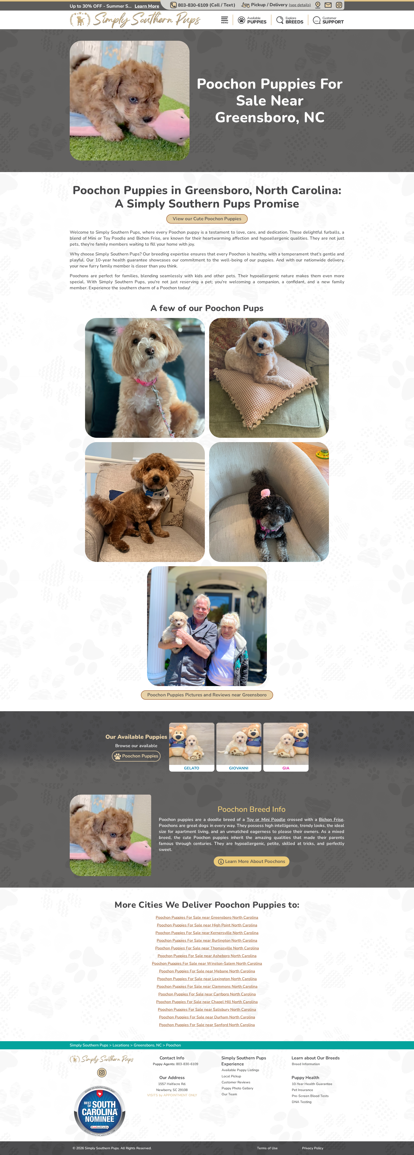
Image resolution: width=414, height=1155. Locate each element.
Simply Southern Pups (89, 1045)
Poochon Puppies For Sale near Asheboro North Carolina (207, 956)
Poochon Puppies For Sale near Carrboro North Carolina (207, 994)
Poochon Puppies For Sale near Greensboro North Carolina (207, 917)
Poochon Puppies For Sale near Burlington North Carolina (207, 940)
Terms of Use (267, 1148)
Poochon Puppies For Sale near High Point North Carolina (207, 925)
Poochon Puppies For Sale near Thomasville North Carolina (207, 948)
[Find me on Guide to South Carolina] (100, 1111)
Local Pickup (231, 1076)
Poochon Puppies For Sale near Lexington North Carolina (207, 979)
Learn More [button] (147, 6)
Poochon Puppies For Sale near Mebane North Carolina (207, 971)
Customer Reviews (236, 1082)
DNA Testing (301, 1102)
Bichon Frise (331, 819)
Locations (121, 1045)
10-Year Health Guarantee (312, 1084)
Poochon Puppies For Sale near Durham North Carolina (207, 1017)
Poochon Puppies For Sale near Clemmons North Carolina (207, 986)
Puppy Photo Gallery (237, 1088)
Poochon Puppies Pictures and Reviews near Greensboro (207, 695)
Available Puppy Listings (240, 1070)
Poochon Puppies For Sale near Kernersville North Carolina (207, 933)
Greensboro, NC (148, 1045)
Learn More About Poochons (255, 861)
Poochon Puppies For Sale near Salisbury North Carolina (207, 1009)
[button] (203, 5)
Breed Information (306, 1064)
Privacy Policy (312, 1148)
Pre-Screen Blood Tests (310, 1096)
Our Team (229, 1094)
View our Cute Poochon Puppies (207, 219)
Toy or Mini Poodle (266, 819)
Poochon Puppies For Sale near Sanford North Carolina (207, 1025)
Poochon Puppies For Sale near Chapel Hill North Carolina (207, 1002)
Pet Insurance (302, 1090)
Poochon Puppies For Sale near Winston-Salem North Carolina (207, 963)
